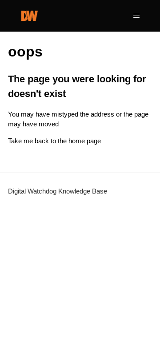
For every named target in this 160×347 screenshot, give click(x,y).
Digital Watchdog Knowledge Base (57, 191)
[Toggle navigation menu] (136, 16)
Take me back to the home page (54, 141)
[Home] (29, 16)
